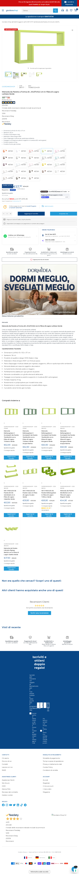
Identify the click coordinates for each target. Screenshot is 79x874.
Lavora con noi (7, 767)
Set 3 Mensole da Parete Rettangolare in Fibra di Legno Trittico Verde (48, 494)
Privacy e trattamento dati (52, 764)
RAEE (4, 770)
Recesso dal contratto (10, 792)
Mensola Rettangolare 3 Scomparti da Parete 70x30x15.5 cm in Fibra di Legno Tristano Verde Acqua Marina (30, 437)
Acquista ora (63, 213)
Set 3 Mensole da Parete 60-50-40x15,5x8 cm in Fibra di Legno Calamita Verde (10, 495)
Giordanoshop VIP (16, 201)
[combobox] (44, 705)
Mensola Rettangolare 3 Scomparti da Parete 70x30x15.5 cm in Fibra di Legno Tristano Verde (11, 436)
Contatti (5, 764)
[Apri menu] (3, 11)
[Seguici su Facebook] (3, 805)
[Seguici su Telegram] (25, 805)
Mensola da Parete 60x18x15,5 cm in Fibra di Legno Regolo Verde (67, 494)
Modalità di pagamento (51, 758)
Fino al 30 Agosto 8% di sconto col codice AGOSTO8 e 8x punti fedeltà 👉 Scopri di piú (39, 3)
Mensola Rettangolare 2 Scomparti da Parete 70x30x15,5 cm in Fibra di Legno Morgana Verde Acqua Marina (67, 437)
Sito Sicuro (6, 783)
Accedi (45, 780)
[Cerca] (55, 10)
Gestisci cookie (7, 795)
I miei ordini (47, 789)
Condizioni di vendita (50, 770)
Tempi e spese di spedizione (53, 761)
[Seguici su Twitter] (14, 805)
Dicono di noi (6, 761)
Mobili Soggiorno (18, 22)
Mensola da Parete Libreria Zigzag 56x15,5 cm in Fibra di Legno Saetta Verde (11, 551)
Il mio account (48, 786)
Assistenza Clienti (8, 780)
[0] (75, 10)
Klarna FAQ (6, 789)
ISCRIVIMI (48, 705)
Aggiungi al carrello (31, 213)
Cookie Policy (48, 767)
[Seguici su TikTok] (21, 805)
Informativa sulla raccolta (39, 872)
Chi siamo (5, 758)
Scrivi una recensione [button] (40, 613)
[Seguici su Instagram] (7, 805)
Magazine (46, 792)
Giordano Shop (7, 22)
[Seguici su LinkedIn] (18, 805)
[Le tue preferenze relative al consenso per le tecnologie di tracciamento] (75, 870)
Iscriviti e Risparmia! (69, 3)
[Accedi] (67, 10)
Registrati (46, 783)
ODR (3, 786)
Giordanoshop (8, 87)
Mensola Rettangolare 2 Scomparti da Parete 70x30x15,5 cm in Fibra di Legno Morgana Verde (48, 436)
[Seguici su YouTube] (10, 805)
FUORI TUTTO (29, 22)
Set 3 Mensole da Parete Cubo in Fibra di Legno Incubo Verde (30, 494)
